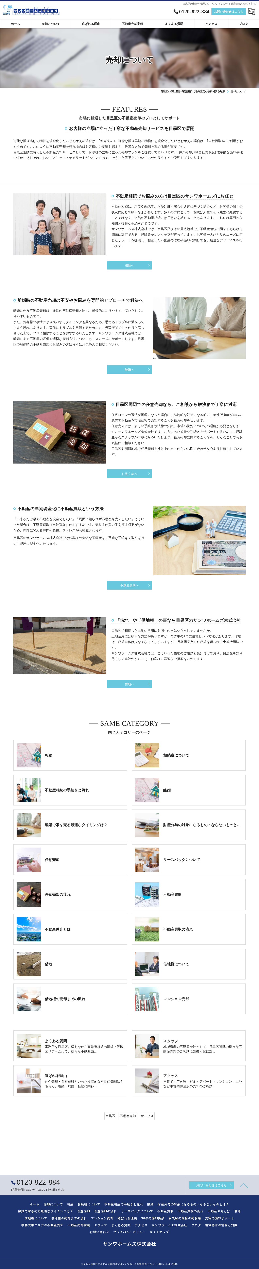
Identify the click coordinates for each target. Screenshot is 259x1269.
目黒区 (110, 1116)
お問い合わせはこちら (228, 11)
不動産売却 (128, 1116)
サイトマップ (159, 1232)
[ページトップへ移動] (244, 1185)
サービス (147, 1116)
